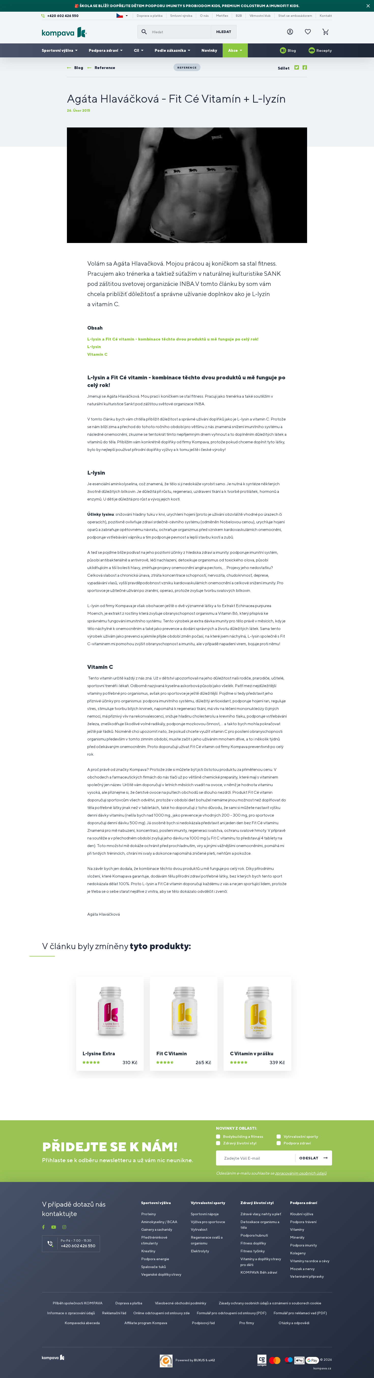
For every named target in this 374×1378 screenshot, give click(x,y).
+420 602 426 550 (63, 16)
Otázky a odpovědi (294, 1323)
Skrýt (368, 6)
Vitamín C (97, 354)
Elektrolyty (200, 1251)
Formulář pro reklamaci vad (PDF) (300, 1313)
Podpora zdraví (103, 50)
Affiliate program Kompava (145, 1323)
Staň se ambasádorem (295, 16)
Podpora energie (155, 1259)
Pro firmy (246, 1323)
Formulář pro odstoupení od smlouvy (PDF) (231, 1313)
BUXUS (199, 1360)
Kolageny (298, 1253)
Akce (233, 50)
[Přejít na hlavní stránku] (87, 32)
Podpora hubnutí (254, 1235)
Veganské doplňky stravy (161, 1274)
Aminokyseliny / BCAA (159, 1222)
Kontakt (326, 16)
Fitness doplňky (253, 1243)
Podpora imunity (303, 1245)
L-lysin (94, 346)
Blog (292, 50)
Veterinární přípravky (307, 1276)
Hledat (223, 32)
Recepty (324, 50)
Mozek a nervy (302, 1269)
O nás (204, 16)
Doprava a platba (150, 16)
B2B (239, 16)
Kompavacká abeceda (82, 1323)
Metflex (222, 16)
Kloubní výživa (301, 1214)
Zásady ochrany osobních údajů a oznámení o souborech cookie (270, 1303)
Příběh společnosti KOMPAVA (78, 1303)
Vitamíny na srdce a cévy (309, 1261)
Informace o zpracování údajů (71, 1313)
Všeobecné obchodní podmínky (180, 1303)
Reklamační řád (114, 1313)
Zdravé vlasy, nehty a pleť (260, 1214)
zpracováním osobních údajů (300, 1173)
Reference (186, 67)
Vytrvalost (199, 1229)
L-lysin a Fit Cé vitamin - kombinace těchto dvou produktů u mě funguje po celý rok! (172, 339)
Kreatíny (148, 1251)
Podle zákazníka (170, 50)
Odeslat (309, 1158)
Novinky (209, 50)
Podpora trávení (303, 1222)
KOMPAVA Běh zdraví (258, 1272)
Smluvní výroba (181, 16)
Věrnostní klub (260, 16)
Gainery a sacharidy (156, 1229)
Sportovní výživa (57, 50)
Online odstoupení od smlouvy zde (161, 1313)
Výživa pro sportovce (208, 1222)
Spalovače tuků (153, 1267)
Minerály (297, 1237)
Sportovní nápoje (205, 1214)
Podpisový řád (203, 1323)
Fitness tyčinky (252, 1251)
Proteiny (148, 1214)
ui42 (211, 1360)
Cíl (136, 50)
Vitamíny (297, 1229)
